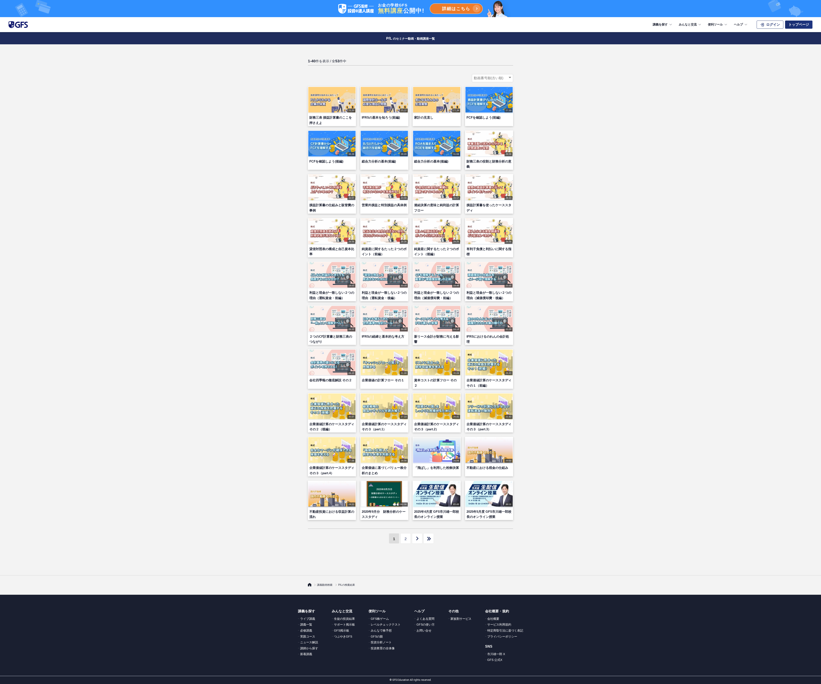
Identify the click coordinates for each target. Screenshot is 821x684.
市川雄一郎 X (496, 654)
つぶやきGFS (343, 636)
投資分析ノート (381, 642)
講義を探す (660, 24)
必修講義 (306, 630)
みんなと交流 (688, 24)
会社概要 (493, 618)
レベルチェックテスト (386, 624)
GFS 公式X (494, 660)
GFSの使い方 (425, 624)
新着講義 (306, 654)
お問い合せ (423, 630)
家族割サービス (460, 618)
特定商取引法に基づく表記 (505, 630)
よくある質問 (425, 618)
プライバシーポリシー (502, 636)
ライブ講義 (307, 618)
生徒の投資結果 (344, 618)
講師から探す (309, 648)
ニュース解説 (309, 642)
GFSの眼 (377, 636)
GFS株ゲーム (380, 618)
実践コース (307, 636)
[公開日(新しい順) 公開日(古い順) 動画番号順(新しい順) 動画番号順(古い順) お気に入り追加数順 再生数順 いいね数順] (492, 78)
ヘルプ (738, 24)
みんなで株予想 (381, 630)
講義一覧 (306, 624)
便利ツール (715, 24)
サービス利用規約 (499, 624)
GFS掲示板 (341, 630)
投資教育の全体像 (383, 648)
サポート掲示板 (344, 624)
